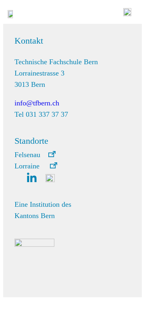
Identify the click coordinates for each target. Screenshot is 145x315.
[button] (35, 154)
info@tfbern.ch (36, 103)
